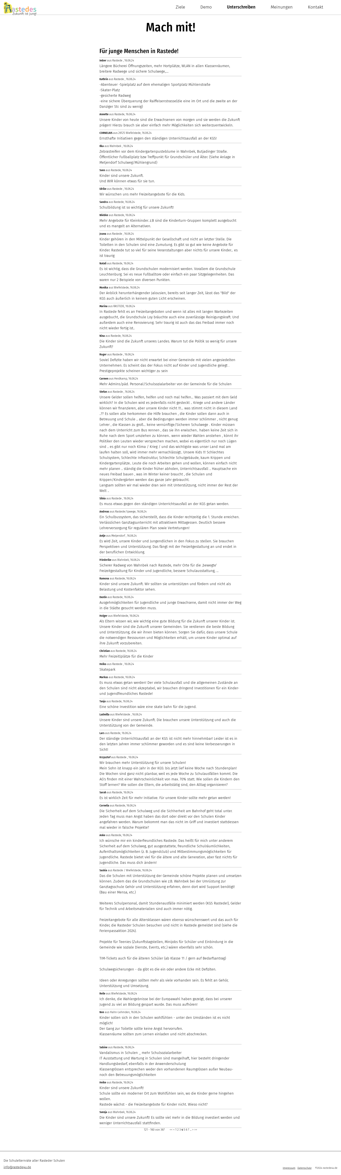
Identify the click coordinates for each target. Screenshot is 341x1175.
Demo (206, 7)
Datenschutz (304, 1167)
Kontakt (315, 7)
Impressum (289, 1167)
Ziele (180, 7)
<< (171, 1129)
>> (195, 1129)
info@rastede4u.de (17, 1167)
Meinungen (282, 7)
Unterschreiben (241, 7)
